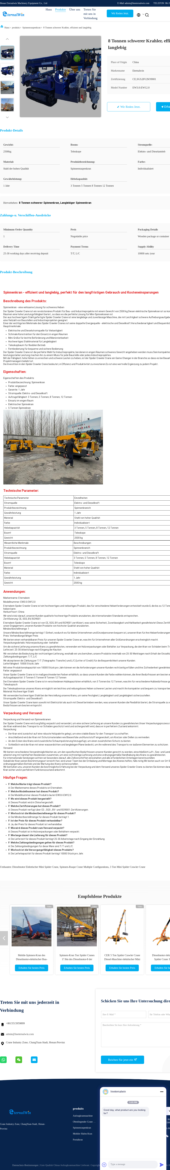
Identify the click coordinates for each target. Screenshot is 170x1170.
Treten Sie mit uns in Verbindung (90, 14)
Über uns (74, 9)
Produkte (60, 9)
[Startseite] (13, 14)
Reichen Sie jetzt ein (121, 1059)
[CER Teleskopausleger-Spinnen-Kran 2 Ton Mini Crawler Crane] (77, 926)
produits (16, 27)
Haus (49, 9)
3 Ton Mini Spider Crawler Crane (127, 867)
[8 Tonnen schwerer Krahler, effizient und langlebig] (60, 76)
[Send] (161, 1164)
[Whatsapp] (7, 1062)
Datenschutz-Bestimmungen (25, 1165)
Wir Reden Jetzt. (120, 13)
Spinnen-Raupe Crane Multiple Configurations (84, 867)
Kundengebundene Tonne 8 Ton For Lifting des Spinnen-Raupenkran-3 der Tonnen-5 (122, 959)
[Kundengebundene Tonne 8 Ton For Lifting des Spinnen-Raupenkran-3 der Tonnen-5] (122, 926)
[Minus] (162, 1092)
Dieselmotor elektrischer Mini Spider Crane (35, 867)
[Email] (38, 1062)
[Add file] (104, 1164)
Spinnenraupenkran (31, 27)
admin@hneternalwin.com (20, 1034)
